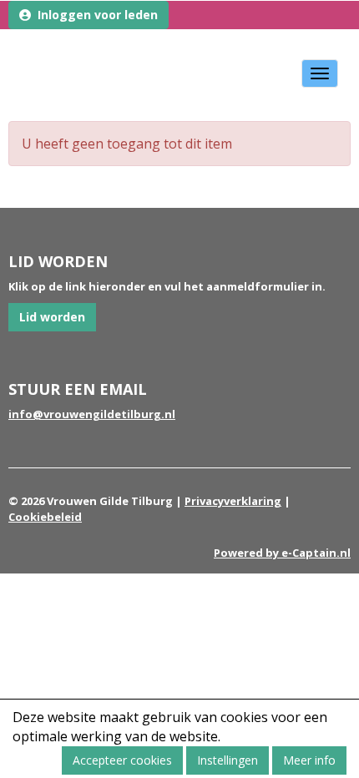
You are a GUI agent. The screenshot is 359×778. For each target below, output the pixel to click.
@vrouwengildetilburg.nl (91, 414)
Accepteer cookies (122, 760)
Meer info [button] (309, 760)
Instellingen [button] (227, 760)
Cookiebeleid (45, 516)
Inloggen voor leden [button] (94, 15)
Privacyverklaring (233, 500)
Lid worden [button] (52, 317)
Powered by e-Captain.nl (282, 552)
